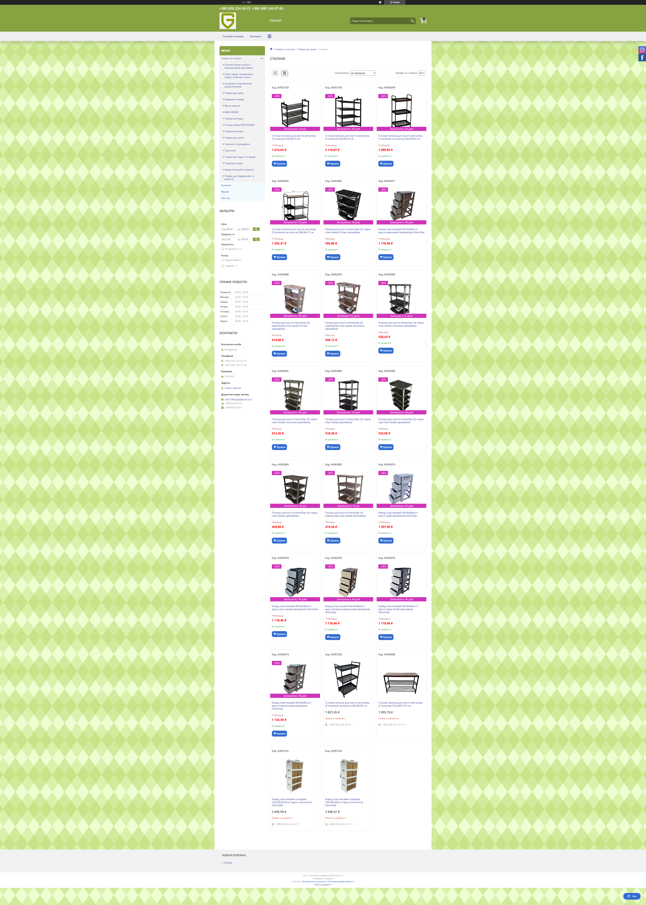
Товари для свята (234, 137)
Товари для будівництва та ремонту (239, 177)
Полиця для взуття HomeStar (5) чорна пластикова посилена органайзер (294, 421)
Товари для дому (306, 49)
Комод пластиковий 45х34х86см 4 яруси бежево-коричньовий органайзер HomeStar (347, 609)
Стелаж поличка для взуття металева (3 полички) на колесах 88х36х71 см (294, 231)
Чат (634, 896)
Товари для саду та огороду (240, 157)
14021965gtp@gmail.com (238, 399)
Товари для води (234, 118)
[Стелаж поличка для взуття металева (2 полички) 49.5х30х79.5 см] (401, 679)
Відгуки (225, 191)
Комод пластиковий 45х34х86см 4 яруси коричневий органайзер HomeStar (401, 231)
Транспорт (230, 150)
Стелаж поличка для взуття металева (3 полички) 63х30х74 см (294, 137)
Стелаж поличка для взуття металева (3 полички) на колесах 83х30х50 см (347, 704)
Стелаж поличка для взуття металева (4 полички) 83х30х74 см (347, 137)
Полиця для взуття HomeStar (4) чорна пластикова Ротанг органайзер (347, 231)
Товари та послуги (285, 49)
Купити (281, 163)
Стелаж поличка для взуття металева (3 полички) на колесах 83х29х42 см (400, 137)
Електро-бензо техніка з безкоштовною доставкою (239, 66)
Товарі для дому (234, 163)
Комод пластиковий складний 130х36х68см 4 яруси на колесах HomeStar (344, 802)
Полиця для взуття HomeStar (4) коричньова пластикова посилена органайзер (344, 325)
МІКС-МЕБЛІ (231, 112)
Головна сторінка (233, 36)
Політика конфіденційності (341, 881)
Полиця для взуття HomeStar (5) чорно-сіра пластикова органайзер (401, 421)
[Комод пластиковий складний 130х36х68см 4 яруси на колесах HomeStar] (348, 775)
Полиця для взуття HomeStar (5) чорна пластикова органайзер (347, 421)
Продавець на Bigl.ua (323, 878)
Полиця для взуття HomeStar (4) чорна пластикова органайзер (294, 514)
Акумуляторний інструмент (239, 169)
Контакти (255, 36)
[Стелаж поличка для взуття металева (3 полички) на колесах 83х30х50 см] (348, 679)
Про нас (225, 198)
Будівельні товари (234, 99)
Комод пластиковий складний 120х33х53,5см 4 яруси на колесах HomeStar (292, 802)
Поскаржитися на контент (314, 881)
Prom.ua (339, 875)
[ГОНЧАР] (228, 21)
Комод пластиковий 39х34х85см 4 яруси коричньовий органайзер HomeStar (291, 705)
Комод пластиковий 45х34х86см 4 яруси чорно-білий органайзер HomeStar (398, 609)
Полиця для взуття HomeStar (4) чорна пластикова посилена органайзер (401, 324)
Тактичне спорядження (237, 144)
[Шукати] (412, 20)
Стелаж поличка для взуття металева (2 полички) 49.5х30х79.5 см (400, 704)
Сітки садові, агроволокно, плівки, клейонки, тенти (239, 76)
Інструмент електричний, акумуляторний (238, 85)
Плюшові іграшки (234, 131)
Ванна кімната (232, 105)
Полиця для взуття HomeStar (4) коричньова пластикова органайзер (345, 514)
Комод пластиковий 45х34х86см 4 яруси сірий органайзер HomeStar (398, 514)
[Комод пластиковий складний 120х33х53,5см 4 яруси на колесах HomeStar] (295, 775)
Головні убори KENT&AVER (240, 125)
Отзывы (228, 862)
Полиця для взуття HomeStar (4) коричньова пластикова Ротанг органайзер (291, 325)
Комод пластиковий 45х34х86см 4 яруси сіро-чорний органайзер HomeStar (295, 608)
